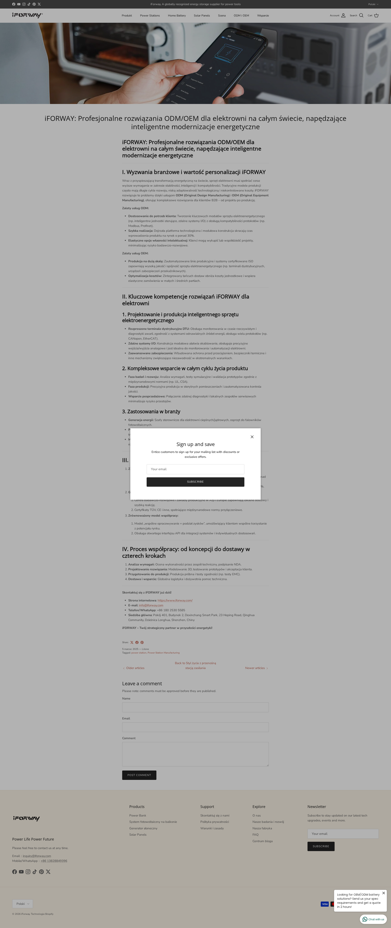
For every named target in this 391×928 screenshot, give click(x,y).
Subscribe (195, 482)
